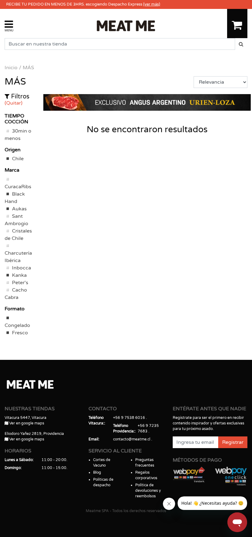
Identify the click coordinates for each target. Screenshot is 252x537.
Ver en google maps (26, 423)
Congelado (17, 325)
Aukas (19, 209)
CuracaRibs (18, 187)
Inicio (11, 68)
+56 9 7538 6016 (129, 418)
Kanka (19, 275)
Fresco (20, 333)
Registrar (232, 442)
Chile (18, 159)
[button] (9, 25)
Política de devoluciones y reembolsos (148, 490)
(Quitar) (13, 103)
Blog (97, 472)
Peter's (20, 283)
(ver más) (151, 4)
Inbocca (21, 268)
